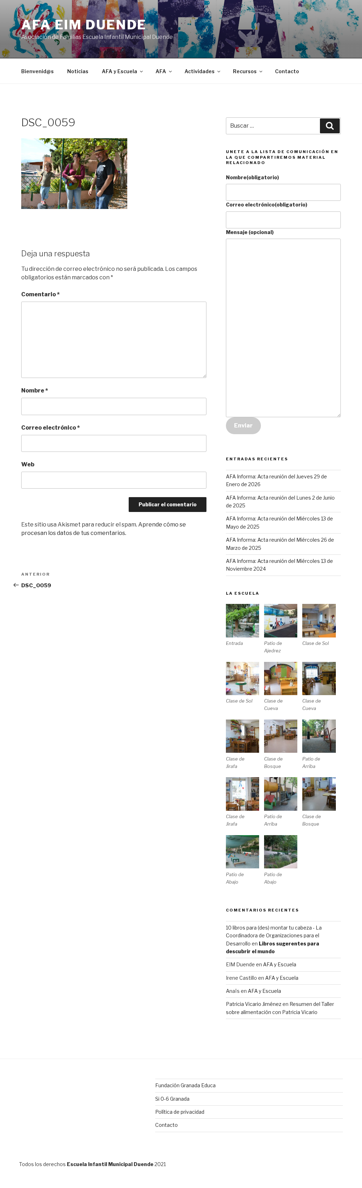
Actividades (200, 71)
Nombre (34, 390)
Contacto (287, 71)
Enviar (243, 425)
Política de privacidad (179, 1112)
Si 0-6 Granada (172, 1099)
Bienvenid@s (37, 71)
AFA (161, 71)
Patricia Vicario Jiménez (253, 1004)
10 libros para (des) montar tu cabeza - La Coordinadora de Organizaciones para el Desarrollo (274, 936)
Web (27, 464)
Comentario (40, 294)
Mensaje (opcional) (250, 232)
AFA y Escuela (119, 71)
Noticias (77, 71)
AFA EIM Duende (84, 25)
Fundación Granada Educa (185, 1085)
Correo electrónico (50, 427)
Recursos (245, 71)
